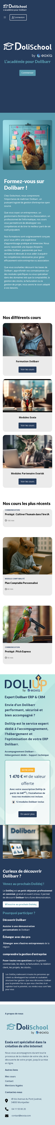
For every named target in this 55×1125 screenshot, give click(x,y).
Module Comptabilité (15, 579)
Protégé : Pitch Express (18, 651)
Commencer (27, 72)
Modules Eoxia (27, 417)
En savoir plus (28, 814)
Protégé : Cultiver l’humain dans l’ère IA (27, 514)
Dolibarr (20, 897)
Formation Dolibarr (27, 361)
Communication (12, 510)
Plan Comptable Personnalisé (21, 583)
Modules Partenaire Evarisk (27, 473)
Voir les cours (27, 369)
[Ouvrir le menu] (4, 17)
